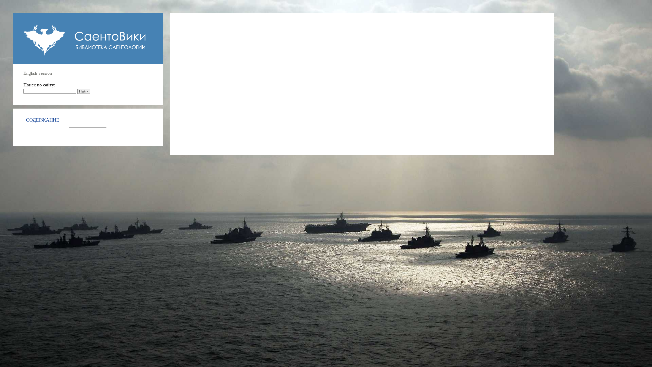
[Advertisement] (368, 79)
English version (37, 73)
